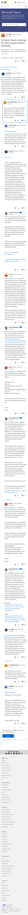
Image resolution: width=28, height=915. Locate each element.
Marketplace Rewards (6, 873)
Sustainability (4, 900)
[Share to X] (11, 753)
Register (19, 2)
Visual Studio (4, 875)
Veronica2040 (12, 125)
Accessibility (4, 897)
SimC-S (8, 157)
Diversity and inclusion (6, 895)
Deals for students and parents (8, 824)
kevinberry (11, 151)
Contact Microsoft (10, 907)
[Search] (15, 2)
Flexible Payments (5, 802)
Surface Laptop (4, 762)
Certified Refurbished (6, 797)
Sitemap (3, 907)
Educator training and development (8, 821)
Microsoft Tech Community (7, 868)
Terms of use (12, 909)
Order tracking (4, 794)
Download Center (5, 787)
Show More (5, 54)
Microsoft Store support (6, 789)
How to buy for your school (7, 819)
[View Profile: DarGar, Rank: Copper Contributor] (6, 367)
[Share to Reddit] (14, 753)
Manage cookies (5, 909)
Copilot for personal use (6, 770)
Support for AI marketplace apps (8, 866)
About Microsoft (5, 885)
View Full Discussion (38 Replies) (9, 67)
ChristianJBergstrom (14, 212)
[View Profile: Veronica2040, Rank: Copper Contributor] (6, 126)
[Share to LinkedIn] (6, 753)
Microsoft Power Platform (6, 843)
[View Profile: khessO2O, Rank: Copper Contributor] (6, 687)
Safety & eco (4, 911)
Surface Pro (4, 760)
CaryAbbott (8, 73)
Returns (3, 792)
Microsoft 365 (4, 841)
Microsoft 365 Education (6, 816)
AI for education (5, 826)
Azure (3, 858)
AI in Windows (4, 772)
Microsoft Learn (5, 863)
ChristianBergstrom (8, 77)
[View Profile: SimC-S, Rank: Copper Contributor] (6, 275)
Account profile (5, 784)
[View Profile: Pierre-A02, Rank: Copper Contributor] (3, 35)
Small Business (4, 851)
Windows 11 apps (5, 777)
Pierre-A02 (9, 34)
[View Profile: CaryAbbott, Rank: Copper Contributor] (3, 73)
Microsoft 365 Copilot (6, 848)
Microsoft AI (4, 834)
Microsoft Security (5, 836)
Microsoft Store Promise (6, 799)
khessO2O (11, 686)
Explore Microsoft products (7, 775)
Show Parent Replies (5, 69)
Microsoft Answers (19, 18)
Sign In (24, 2)
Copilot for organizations (6, 767)
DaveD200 (11, 629)
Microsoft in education (6, 809)
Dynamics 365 (4, 839)
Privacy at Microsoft (5, 890)
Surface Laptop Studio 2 (6, 765)
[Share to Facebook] (9, 753)
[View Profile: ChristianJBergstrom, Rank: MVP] (6, 213)
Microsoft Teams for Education (7, 814)
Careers (3, 883)
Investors (3, 893)
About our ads (16, 911)
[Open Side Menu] (2, 2)
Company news (5, 888)
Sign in (8, 736)
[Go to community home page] (5, 2)
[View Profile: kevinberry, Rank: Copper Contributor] (6, 151)
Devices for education (6, 811)
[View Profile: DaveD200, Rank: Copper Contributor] (6, 630)
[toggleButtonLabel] (26, 7)
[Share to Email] (22, 753)
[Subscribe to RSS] (19, 753)
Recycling (10, 911)
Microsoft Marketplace (6, 870)
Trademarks (18, 909)
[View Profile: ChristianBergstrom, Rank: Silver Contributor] (5, 102)
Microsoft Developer (6, 861)
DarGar (10, 367)
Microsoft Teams (6, 6)
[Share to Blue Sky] (16, 753)
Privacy (16, 907)
